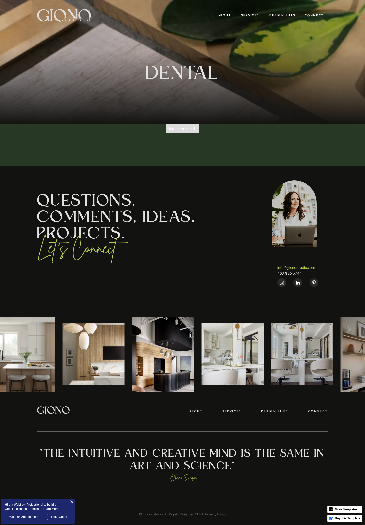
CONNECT (314, 15)
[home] (64, 15)
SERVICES (231, 411)
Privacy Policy (215, 514)
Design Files (282, 15)
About (224, 15)
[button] (250, 15)
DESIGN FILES (274, 411)
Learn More (51, 509)
